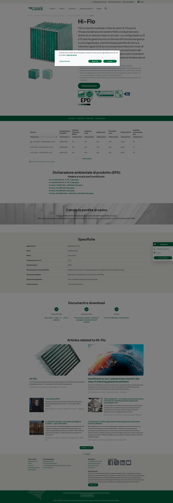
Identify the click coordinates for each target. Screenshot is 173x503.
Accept (110, 61)
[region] (87, 58)
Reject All (95, 61)
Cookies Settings (64, 61)
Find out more (72, 55)
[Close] (117, 53)
